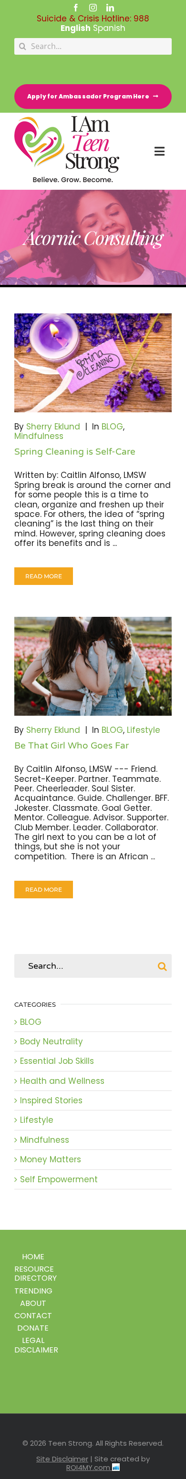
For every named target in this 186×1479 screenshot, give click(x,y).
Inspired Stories (51, 1100)
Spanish (109, 28)
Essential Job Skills (57, 1061)
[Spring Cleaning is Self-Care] (93, 362)
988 (141, 18)
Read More (43, 576)
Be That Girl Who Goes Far (71, 745)
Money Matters (50, 1159)
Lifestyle (143, 730)
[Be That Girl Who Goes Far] (93, 666)
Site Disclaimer (62, 1459)
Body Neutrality (51, 1041)
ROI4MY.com (89, 1467)
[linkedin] (110, 7)
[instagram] (93, 7)
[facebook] (76, 7)
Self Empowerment (59, 1179)
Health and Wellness (62, 1081)
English (76, 28)
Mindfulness (38, 436)
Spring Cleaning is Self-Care (74, 452)
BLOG (112, 426)
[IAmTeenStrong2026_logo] (66, 120)
